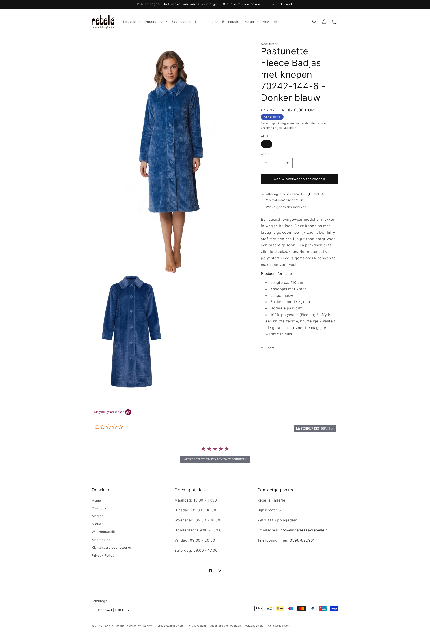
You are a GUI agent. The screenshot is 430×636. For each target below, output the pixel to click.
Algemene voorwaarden (225, 625)
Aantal (265, 154)
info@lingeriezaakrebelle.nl (304, 530)
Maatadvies (101, 539)
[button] (131, 21)
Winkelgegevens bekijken (286, 207)
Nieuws (97, 524)
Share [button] (270, 348)
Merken (98, 516)
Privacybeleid (197, 625)
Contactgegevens (279, 625)
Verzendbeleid (254, 625)
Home (96, 500)
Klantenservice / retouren (112, 547)
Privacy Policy (103, 555)
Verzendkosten (306, 123)
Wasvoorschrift (103, 532)
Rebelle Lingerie (114, 625)
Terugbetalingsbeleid (170, 625)
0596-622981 (302, 540)
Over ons (99, 508)
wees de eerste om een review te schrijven (215, 459)
